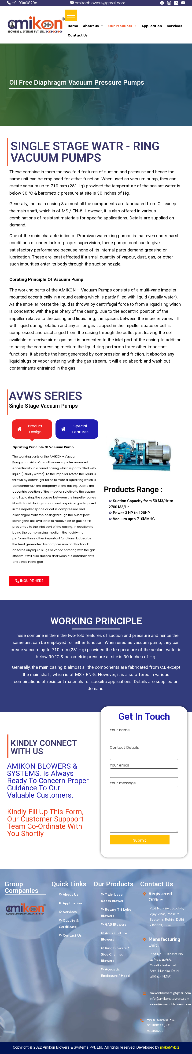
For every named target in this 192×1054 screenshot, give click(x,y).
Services (174, 26)
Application (151, 26)
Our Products (120, 26)
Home (73, 26)
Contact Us (78, 35)
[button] (29, 581)
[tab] (32, 429)
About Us (91, 26)
